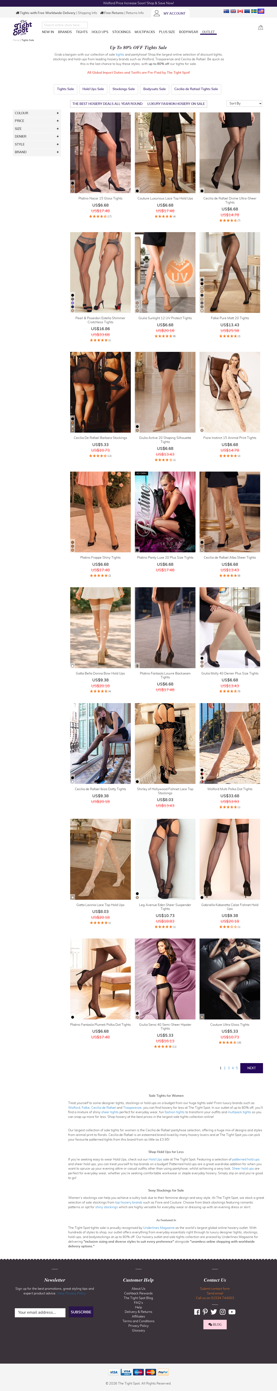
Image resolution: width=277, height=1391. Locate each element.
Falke (86, 1107)
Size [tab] (18, 128)
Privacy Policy (138, 1325)
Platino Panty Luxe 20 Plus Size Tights (165, 557)
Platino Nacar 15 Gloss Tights (100, 198)
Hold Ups (155, 1159)
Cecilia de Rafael (103, 1107)
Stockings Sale (124, 89)
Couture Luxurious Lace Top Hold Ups (165, 198)
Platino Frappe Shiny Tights (100, 557)
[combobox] (65, 25)
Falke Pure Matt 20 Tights (230, 318)
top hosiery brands (128, 1202)
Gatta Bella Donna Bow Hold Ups (100, 673)
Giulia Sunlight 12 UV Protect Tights (165, 318)
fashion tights (175, 1112)
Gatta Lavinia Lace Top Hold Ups (100, 905)
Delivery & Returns (138, 1311)
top (4, 1367)
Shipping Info (87, 13)
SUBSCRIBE (81, 1312)
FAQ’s (138, 1302)
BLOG (217, 1324)
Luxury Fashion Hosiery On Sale (176, 104)
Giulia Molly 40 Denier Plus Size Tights (230, 673)
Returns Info (135, 13)
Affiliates (138, 1316)
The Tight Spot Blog (138, 1298)
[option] (72, 183)
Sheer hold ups (243, 1168)
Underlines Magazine (159, 1227)
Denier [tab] (20, 136)
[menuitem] (48, 32)
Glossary (138, 1330)
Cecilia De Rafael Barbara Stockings (100, 438)
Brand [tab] (21, 152)
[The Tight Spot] (26, 27)
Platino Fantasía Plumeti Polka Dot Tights (100, 1024)
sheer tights (110, 1112)
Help (138, 1307)
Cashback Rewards (138, 1293)
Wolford (74, 1107)
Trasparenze (132, 1107)
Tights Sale (65, 89)
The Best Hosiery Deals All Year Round (107, 104)
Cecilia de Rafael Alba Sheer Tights (230, 557)
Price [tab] (19, 121)
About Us (138, 1288)
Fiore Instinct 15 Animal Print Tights (229, 438)
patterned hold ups (246, 1159)
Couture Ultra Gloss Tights (229, 1024)
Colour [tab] (21, 113)
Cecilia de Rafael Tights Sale (196, 89)
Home (16, 40)
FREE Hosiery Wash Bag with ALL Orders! (138, 3)
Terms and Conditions (138, 1321)
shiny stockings (106, 1207)
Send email (215, 1293)
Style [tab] (20, 144)
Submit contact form (215, 1288)
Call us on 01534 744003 (215, 1298)
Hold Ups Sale (93, 89)
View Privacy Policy (71, 1293)
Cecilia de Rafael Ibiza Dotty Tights (100, 789)
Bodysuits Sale (154, 89)
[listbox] (72, 187)
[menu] (148, 32)
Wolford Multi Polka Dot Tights (229, 789)
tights (120, 54)
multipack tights (239, 1112)
